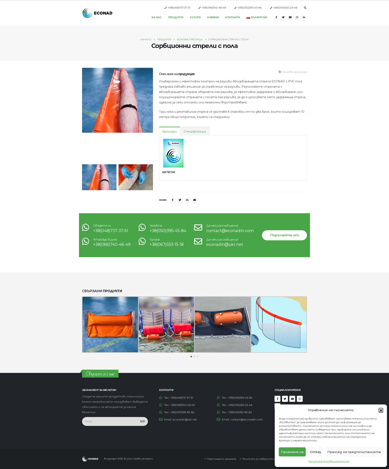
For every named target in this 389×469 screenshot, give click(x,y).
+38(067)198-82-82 (182, 412)
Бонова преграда (294, 71)
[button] (381, 410)
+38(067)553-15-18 (167, 244)
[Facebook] (276, 17)
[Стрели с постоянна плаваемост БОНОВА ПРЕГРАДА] (110, 324)
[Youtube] (290, 17)
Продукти (175, 17)
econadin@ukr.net (224, 244)
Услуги (195, 17)
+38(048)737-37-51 (179, 7)
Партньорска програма (221, 458)
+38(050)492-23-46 (285, 7)
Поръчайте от (284, 235)
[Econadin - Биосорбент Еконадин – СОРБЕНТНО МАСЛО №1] (97, 13)
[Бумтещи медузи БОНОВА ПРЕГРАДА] (279, 324)
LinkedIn (187, 200)
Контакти (232, 17)
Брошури (169, 131)
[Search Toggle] (305, 8)
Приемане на (292, 452)
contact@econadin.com (230, 230)
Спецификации (195, 131)
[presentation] (81, 115)
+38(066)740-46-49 (214, 7)
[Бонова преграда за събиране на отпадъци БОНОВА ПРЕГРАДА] (222, 324)
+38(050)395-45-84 (249, 7)
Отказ (315, 452)
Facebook (172, 200)
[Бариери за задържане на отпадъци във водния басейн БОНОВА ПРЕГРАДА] (166, 324)
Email (194, 200)
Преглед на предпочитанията (354, 452)
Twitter (180, 200)
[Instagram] (297, 17)
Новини (213, 17)
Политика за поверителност (328, 461)
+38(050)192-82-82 (240, 412)
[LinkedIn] (304, 17)
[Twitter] (283, 17)
